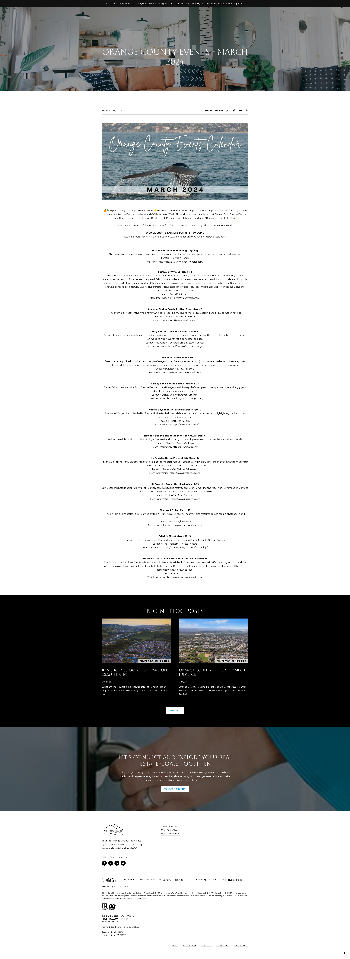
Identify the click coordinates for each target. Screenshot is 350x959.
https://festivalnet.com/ (185, 320)
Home (175, 945)
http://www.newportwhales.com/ (185, 261)
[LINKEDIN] (116, 863)
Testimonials (222, 945)
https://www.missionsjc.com (185, 499)
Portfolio (206, 945)
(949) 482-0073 (169, 830)
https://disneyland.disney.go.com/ (185, 398)
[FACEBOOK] (104, 863)
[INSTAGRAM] (110, 863)
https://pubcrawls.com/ (185, 447)
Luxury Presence (173, 879)
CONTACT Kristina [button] (175, 789)
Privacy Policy (234, 879)
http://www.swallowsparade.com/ (185, 577)
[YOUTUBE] (123, 863)
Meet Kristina (189, 945)
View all (175, 710)
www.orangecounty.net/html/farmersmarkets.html (198, 236)
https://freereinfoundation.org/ (185, 346)
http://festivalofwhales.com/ (185, 298)
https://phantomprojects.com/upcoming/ (185, 547)
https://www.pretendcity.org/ (185, 473)
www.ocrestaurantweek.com (185, 372)
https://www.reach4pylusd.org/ (185, 525)
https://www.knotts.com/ (185, 424)
